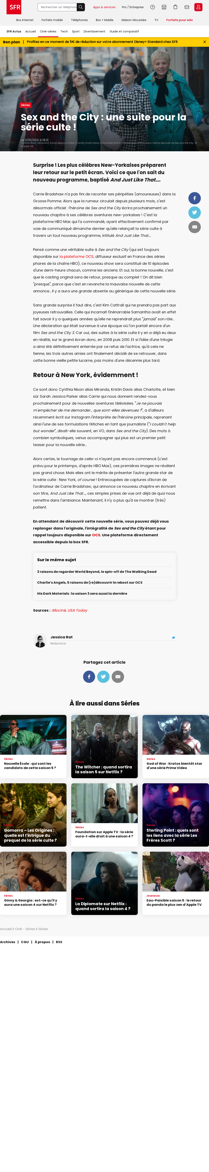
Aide (152, 7)
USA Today (77, 610)
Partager (194, 198)
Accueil (30, 31)
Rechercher (81, 7)
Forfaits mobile (52, 20)
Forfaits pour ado (179, 20)
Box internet (24, 20)
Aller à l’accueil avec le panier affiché (175, 7)
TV (156, 20)
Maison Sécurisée (134, 20)
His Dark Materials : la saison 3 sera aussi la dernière (82, 594)
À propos (42, 942)
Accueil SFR (14, 7)
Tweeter (194, 212)
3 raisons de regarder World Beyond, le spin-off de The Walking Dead (97, 572)
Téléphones (79, 20)
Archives (7, 942)
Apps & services (104, 7)
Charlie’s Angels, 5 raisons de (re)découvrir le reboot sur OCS (89, 583)
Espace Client (198, 7)
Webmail (187, 7)
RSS (59, 942)
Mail (194, 227)
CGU (25, 942)
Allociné (58, 610)
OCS (96, 535)
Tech (64, 31)
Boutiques (164, 7)
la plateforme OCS (76, 256)
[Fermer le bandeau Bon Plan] (204, 42)
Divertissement (94, 31)
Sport (76, 31)
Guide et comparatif (124, 31)
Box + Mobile (104, 20)
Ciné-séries (48, 31)
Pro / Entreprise (133, 7)
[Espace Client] (198, 7)
